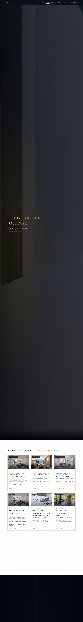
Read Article (12, 488)
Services (53, 2)
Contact (66, 2)
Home (43, 2)
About (47, 2)
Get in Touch (73, 2)
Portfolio (60, 2)
